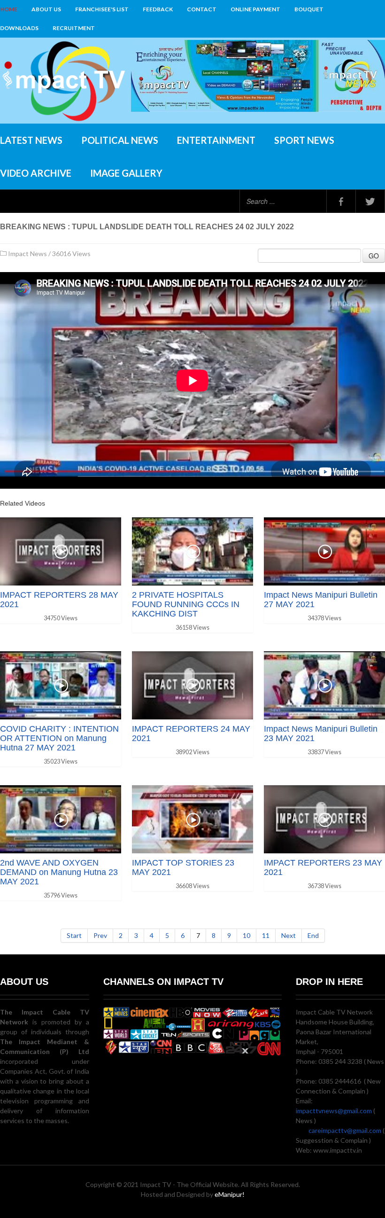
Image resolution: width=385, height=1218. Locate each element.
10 (246, 935)
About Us (46, 9)
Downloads (19, 27)
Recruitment (74, 27)
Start (74, 935)
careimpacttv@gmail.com (344, 1130)
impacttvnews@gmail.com (334, 1111)
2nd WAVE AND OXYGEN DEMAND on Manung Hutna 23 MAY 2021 (59, 872)
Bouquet (308, 9)
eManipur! (230, 1194)
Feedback (158, 9)
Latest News (31, 140)
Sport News (304, 140)
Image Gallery (126, 173)
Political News (119, 140)
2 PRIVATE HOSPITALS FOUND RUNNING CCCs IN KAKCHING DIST (185, 604)
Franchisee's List (102, 9)
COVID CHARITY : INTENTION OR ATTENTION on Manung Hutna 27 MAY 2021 (59, 738)
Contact (201, 9)
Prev (100, 935)
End (313, 935)
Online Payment (255, 9)
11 (266, 935)
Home (8, 9)
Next (288, 935)
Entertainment (216, 140)
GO (374, 255)
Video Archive (35, 173)
